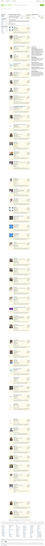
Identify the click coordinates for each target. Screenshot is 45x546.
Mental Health (32, 525)
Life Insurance (17, 536)
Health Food (17, 526)
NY (7, 8)
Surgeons (24, 536)
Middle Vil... (2, 24)
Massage (3, 528)
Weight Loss (3, 530)
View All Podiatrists (2, 16)
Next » (17, 25)
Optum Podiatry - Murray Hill (17, 368)
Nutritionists (3, 529)
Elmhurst (2, 23)
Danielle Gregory (16, 80)
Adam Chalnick (16, 198)
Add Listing (28, 14)
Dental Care (10, 534)
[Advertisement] (17, 11)
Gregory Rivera (16, 484)
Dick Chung (15, 242)
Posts (30, 534)
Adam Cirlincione (16, 72)
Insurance (17, 534)
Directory (2, 8)
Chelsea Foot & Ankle (16, 377)
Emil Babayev (15, 178)
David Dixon (15, 350)
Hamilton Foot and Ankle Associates (18, 386)
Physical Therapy (11, 529)
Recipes (31, 537)
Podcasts (31, 536)
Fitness (10, 527)
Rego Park (9, 8)
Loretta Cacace (16, 258)
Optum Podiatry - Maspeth (17, 63)
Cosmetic (10, 526)
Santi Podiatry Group (16, 233)
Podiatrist (5, 8)
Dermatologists (25, 527)
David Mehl (15, 207)
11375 (2, 27)
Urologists (24, 537)
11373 (2, 29)
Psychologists (31, 527)
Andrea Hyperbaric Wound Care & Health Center (19, 46)
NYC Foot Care (16, 403)
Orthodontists (10, 536)
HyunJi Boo (15, 133)
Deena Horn (15, 455)
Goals (31, 535)
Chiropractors (3, 526)
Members (31, 533)
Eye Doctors (3, 527)
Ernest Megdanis (16, 161)
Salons (10, 530)
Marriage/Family (32, 531)
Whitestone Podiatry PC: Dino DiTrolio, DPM (20, 124)
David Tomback (16, 427)
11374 (2, 28)
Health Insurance (18, 535)
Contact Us (38, 527)
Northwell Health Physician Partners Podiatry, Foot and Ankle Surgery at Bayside (20, 106)
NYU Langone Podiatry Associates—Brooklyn (20, 307)
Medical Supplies (18, 527)
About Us (38, 526)
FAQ (37, 530)
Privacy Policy (39, 528)
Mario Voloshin (16, 35)
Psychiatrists (31, 526)
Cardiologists (24, 526)
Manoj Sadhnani (16, 324)
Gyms (9, 528)
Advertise (38, 529)
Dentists (10, 535)
